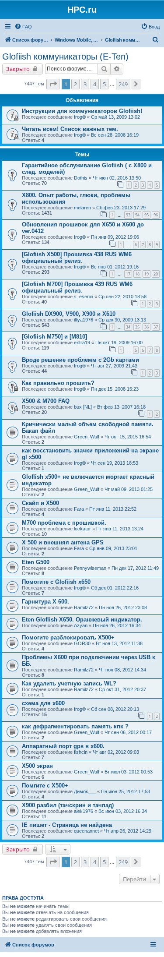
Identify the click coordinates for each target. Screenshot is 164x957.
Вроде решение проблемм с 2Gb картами (80, 360)
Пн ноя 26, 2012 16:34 (117, 625)
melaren (82, 207)
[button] (52, 84)
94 (137, 215)
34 (128, 327)
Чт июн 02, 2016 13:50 (117, 177)
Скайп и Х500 (40, 503)
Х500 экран (37, 766)
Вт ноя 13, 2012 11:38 (119, 643)
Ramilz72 (84, 607)
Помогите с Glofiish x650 (56, 582)
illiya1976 (83, 319)
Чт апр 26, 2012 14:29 (127, 830)
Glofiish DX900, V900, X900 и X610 (68, 314)
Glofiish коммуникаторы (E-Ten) (65, 56)
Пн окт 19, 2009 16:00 (119, 342)
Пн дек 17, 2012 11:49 (135, 568)
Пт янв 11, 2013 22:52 (112, 509)
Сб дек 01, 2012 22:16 (115, 587)
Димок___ (85, 791)
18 (137, 274)
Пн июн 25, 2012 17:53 (125, 791)
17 (128, 274)
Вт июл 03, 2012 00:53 (129, 771)
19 (146, 274)
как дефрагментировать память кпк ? (75, 726)
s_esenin (83, 296)
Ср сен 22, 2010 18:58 (122, 296)
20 (156, 274)
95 (146, 215)
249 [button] (123, 84)
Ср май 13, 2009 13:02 (115, 117)
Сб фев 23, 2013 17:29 (121, 207)
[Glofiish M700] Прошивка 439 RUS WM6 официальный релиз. (77, 287)
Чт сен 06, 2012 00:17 (128, 732)
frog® (80, 117)
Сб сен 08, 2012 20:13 (115, 709)
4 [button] (94, 84)
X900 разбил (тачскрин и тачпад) (68, 805)
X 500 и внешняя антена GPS (63, 542)
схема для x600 (43, 703)
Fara (79, 509)
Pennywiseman (90, 568)
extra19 (82, 342)
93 (128, 215)
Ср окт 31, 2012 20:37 (122, 689)
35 (137, 327)
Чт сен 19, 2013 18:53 (114, 463)
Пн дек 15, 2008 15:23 (115, 389)
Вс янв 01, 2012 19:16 (115, 266)
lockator (82, 528)
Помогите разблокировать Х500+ (68, 637)
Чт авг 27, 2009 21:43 (114, 365)
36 (146, 327)
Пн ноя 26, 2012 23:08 (123, 607)
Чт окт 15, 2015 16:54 (128, 436)
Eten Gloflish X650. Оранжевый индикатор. (82, 619)
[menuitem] (23, 26)
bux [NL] (83, 407)
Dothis (80, 177)
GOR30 (82, 643)
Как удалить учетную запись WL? (69, 683)
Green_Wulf (86, 436)
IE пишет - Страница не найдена (67, 825)
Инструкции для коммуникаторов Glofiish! (82, 111)
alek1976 (83, 811)
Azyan (80, 625)
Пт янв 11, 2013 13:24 (119, 528)
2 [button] (75, 84)
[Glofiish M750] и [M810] (54, 336)
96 (156, 215)
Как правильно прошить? (58, 383)
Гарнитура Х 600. (45, 601)
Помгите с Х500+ (45, 785)
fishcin (80, 752)
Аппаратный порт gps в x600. (63, 746)
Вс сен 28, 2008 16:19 (115, 135)
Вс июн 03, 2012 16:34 (122, 811)
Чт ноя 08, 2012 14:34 (122, 669)
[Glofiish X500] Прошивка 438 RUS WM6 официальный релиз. (77, 257)
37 (156, 327)
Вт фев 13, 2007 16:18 (121, 407)
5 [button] (104, 84)
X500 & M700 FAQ (46, 401)
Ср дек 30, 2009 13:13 (122, 319)
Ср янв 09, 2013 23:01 (113, 548)
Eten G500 (35, 562)
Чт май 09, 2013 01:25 (129, 489)
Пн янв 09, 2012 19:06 (115, 237)
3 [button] (85, 84)
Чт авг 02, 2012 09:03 (116, 752)
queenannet (86, 830)
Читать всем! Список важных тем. (70, 129)
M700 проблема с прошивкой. (64, 522)
